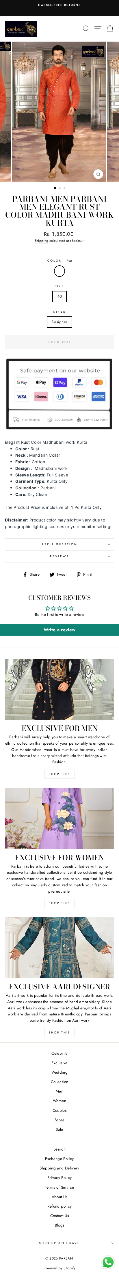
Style (59, 312)
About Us (60, 1197)
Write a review (60, 629)
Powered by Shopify (59, 1268)
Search (59, 1149)
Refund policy (59, 1206)
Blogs (59, 1225)
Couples (59, 1110)
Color (59, 260)
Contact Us (59, 1216)
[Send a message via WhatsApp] (108, 1262)
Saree (60, 1120)
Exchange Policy (59, 1158)
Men (59, 1091)
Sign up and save (59, 1243)
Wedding (59, 1072)
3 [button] (65, 188)
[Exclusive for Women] (59, 818)
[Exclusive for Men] (59, 689)
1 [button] (55, 188)
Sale (59, 1129)
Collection (59, 1082)
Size (59, 286)
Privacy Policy (59, 1177)
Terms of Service (59, 1187)
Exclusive (59, 1063)
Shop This (59, 774)
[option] (59, 112)
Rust (59, 271)
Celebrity (59, 1053)
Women (59, 1100)
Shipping (42, 240)
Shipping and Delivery (59, 1168)
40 (59, 296)
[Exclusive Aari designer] (59, 947)
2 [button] (60, 188)
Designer (60, 322)
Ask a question (60, 544)
